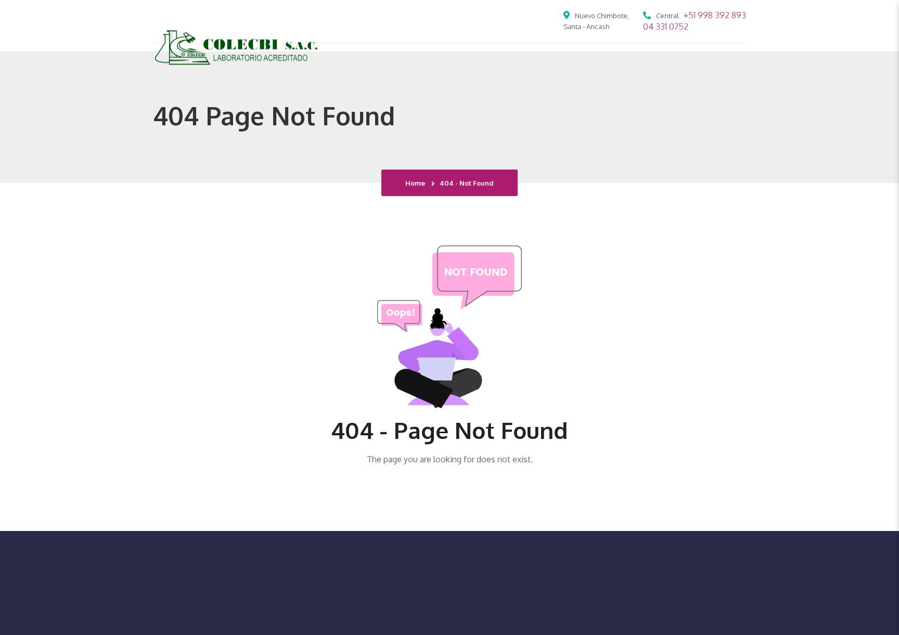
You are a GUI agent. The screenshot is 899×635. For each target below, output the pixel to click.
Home (416, 183)
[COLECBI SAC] (236, 46)
